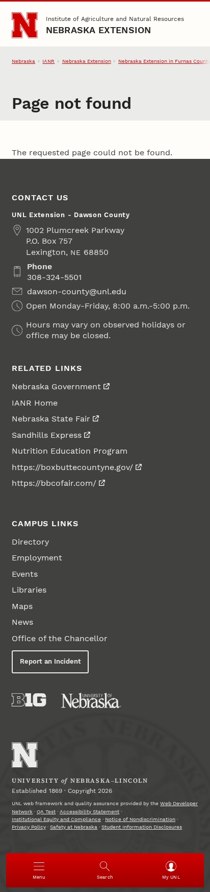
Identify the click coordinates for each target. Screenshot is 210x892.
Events (25, 574)
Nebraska (23, 61)
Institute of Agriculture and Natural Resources (115, 18)
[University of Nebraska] (91, 700)
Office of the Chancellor (60, 638)
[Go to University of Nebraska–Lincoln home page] (25, 25)
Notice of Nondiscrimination (140, 819)
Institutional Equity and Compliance (56, 819)
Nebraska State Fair (51, 419)
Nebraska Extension (98, 30)
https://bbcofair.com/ (54, 483)
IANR (48, 61)
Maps (22, 606)
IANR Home (35, 403)
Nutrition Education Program (69, 451)
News (22, 622)
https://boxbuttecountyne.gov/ (72, 467)
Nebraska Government (56, 386)
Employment (37, 557)
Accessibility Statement (89, 811)
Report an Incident (50, 661)
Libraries (29, 590)
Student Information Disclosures (141, 827)
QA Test (46, 811)
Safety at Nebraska (73, 827)
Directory (30, 542)
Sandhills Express (47, 435)
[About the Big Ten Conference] (29, 700)
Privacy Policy (29, 827)
